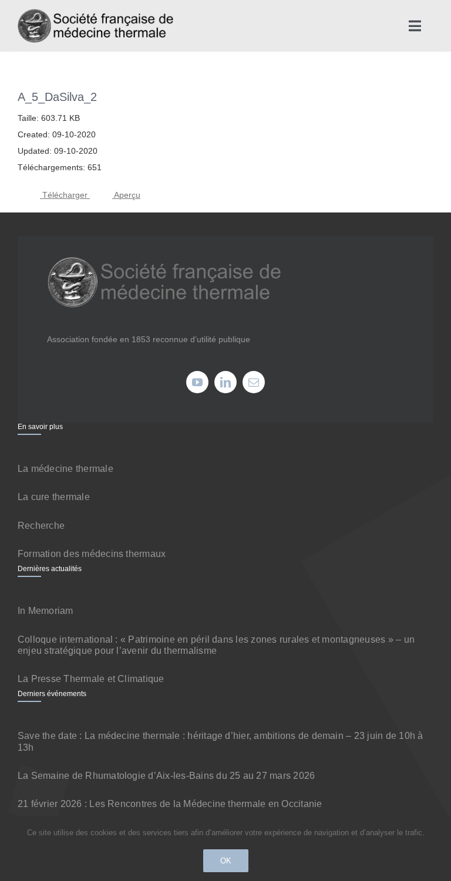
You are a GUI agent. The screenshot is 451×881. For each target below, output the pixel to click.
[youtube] (197, 382)
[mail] (254, 382)
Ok (225, 860)
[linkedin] (225, 382)
